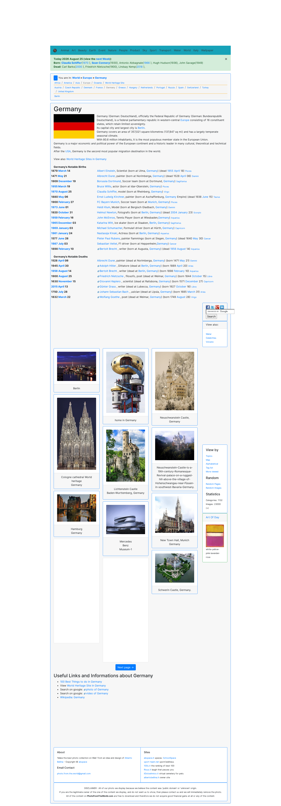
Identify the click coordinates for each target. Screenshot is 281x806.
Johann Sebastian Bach (114, 291)
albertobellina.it (151, 777)
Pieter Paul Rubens (108, 238)
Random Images (213, 488)
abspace (83, 762)
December (65, 181)
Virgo (166, 192)
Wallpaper (207, 50)
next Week (103, 58)
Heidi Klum (103, 207)
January (183, 212)
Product (135, 50)
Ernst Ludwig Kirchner (110, 196)
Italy (196, 50)
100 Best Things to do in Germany (81, 681)
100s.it (147, 766)
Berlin (141, 127)
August (63, 191)
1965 (54, 222)
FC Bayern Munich (108, 202)
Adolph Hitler (108, 265)
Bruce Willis (104, 186)
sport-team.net (151, 762)
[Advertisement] (140, 23)
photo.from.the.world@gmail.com (74, 773)
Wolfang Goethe (110, 297)
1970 (85, 62)
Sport (153, 50)
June (205, 196)
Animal (65, 50)
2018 (140, 66)
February (64, 202)
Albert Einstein (106, 170)
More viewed (212, 471)
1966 (147, 62)
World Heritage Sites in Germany (86, 159)
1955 (170, 170)
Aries (190, 266)
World (187, 50)
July (61, 243)
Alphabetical (212, 464)
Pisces (188, 171)
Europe (87, 77)
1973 (54, 207)
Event (102, 50)
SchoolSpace (169, 758)
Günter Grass (108, 286)
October (63, 212)
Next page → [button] (126, 667)
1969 (54, 228)
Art (74, 50)
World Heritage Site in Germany (86, 685)
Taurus (217, 197)
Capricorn (180, 228)
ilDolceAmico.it (151, 773)
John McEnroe (106, 217)
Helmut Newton (106, 212)
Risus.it (147, 769)
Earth (92, 50)
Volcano (210, 342)
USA (68, 151)
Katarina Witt (105, 222)
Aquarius (175, 218)
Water (177, 50)
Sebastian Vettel (107, 243)
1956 (173, 248)
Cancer (207, 238)
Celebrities (211, 338)
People (123, 50)
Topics (209, 456)
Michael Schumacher (109, 228)
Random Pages (213, 484)
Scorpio (197, 212)
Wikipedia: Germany (72, 697)
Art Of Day (212, 517)
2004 (174, 212)
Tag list (209, 467)
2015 (54, 286)
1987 (54, 243)
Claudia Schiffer (107, 191)
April (177, 170)
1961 (54, 233)
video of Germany (97, 693)
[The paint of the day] (215, 535)
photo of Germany (97, 689)
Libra (209, 276)
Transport (165, 50)
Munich (152, 202)
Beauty (82, 50)
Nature (112, 50)
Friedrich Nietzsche (111, 276)
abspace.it (149, 758)
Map (208, 460)
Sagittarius (181, 181)
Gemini (195, 176)
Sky (144, 50)
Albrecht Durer (106, 176)
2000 (79, 66)
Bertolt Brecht (108, 248)
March (62, 170)
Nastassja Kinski (107, 233)
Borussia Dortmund (109, 181)
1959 (54, 217)
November (65, 281)
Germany (101, 77)
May (60, 176)
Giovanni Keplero (110, 281)
